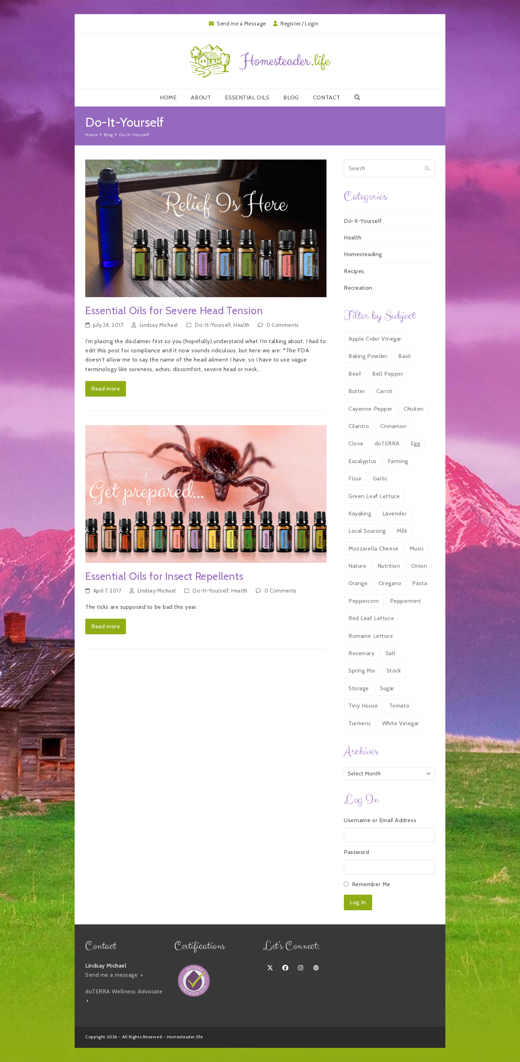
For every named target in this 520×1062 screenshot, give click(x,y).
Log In (358, 902)
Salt (391, 653)
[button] (357, 97)
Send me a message (112, 974)
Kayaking (359, 513)
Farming (398, 461)
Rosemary (361, 653)
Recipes (354, 271)
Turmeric (359, 723)
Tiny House (363, 705)
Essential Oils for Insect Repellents (164, 576)
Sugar (387, 688)
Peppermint (405, 601)
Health (241, 325)
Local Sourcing (367, 530)
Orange (358, 583)
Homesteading (363, 254)
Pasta (419, 583)
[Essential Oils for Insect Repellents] (206, 493)
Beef (354, 373)
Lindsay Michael (159, 325)
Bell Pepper (387, 373)
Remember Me (371, 884)
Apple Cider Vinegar (374, 338)
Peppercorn (363, 601)
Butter (356, 391)
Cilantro (358, 426)
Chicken (414, 408)
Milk (402, 530)
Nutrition (388, 565)
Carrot (384, 391)
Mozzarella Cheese (373, 548)
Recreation (358, 287)
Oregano (390, 583)
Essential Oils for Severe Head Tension (174, 310)
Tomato (399, 705)
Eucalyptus (362, 461)
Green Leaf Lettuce (374, 496)
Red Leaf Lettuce (371, 618)
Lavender (394, 513)
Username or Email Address (380, 820)
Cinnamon (393, 426)
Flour (355, 478)
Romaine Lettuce (370, 636)
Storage (358, 688)
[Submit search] (427, 168)
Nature (357, 565)
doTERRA (387, 443)
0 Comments (283, 325)
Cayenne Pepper (370, 408)
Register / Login (299, 24)
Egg (415, 443)
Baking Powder (367, 356)
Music (417, 548)
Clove (356, 443)
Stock (394, 670)
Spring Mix (362, 670)
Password (356, 852)
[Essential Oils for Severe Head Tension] (206, 227)
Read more (105, 388)
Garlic (380, 478)
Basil (404, 356)
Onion (419, 565)
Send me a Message (241, 24)
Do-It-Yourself (213, 325)
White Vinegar (400, 723)
